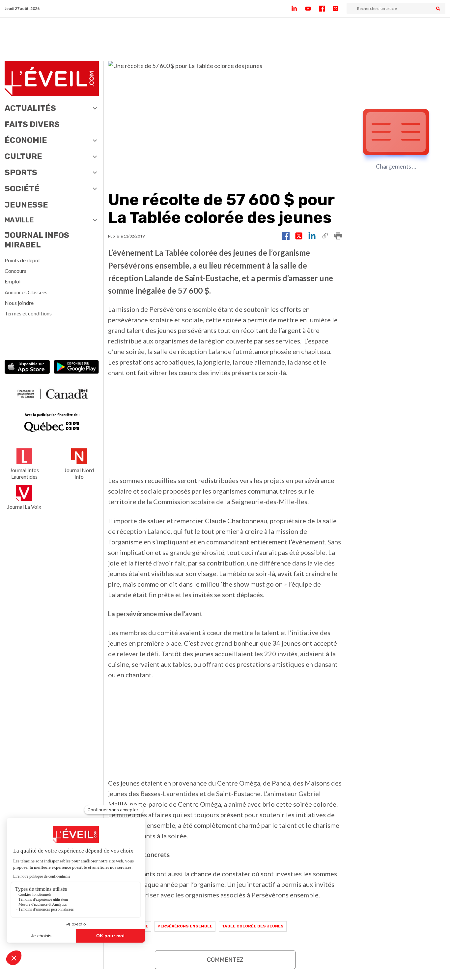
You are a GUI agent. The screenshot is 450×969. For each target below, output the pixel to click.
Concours (15, 271)
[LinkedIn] (298, 9)
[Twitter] (340, 9)
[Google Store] (76, 367)
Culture (23, 156)
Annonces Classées (26, 292)
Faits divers (32, 124)
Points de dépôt (22, 260)
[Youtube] (312, 9)
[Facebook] (326, 9)
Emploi (12, 281)
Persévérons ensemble (184, 926)
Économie (26, 140)
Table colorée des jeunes (253, 926)
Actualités (30, 108)
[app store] (27, 367)
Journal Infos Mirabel (37, 240)
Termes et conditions (28, 313)
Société (22, 188)
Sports (21, 172)
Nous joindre (19, 303)
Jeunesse (26, 205)
